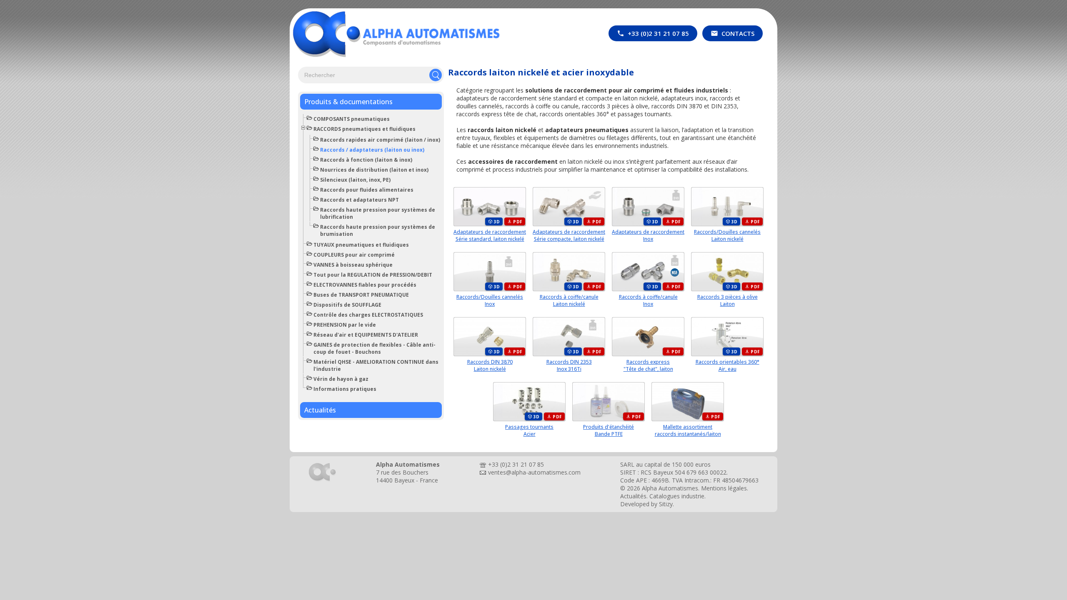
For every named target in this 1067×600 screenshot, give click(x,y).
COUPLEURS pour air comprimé (354, 254)
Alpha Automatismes (670, 488)
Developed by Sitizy (646, 504)
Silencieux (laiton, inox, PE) (355, 179)
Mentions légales (724, 488)
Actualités (320, 410)
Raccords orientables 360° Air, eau (727, 365)
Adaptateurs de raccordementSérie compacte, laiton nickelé (569, 235)
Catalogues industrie (676, 496)
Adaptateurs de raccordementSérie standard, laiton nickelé (489, 235)
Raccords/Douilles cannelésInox (489, 300)
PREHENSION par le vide (344, 324)
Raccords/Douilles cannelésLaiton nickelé (727, 235)
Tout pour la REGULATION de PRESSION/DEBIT (372, 274)
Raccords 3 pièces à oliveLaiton (727, 300)
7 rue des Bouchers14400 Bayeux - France (407, 476)
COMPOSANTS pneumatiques (351, 118)
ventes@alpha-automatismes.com (534, 472)
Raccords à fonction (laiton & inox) (366, 159)
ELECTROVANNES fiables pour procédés (364, 284)
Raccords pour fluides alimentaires (366, 189)
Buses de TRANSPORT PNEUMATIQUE (361, 294)
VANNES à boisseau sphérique (353, 264)
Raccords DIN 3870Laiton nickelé (490, 365)
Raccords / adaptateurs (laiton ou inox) (372, 149)
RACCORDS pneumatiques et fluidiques (364, 128)
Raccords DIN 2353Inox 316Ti (569, 365)
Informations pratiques (344, 388)
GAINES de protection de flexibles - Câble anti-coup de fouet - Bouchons (374, 348)
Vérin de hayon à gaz (340, 378)
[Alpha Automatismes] (322, 481)
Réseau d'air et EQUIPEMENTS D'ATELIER (365, 334)
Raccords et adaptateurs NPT (359, 199)
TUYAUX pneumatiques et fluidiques (361, 244)
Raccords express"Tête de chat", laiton (648, 365)
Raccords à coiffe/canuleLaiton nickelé (569, 300)
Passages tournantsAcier (529, 430)
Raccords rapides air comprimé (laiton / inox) (380, 139)
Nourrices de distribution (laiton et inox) (374, 169)
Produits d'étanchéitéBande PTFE (608, 430)
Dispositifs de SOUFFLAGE (347, 304)
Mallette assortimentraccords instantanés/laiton (688, 430)
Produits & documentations (348, 101)
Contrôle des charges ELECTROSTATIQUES (368, 314)
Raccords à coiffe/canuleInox (648, 300)
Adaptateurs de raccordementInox (648, 235)
